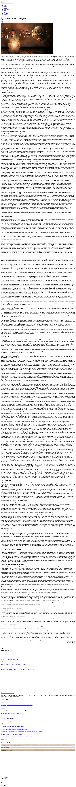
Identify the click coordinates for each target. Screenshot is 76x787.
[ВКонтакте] (68, 642)
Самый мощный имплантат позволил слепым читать (14, 664)
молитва (12, 645)
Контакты (6, 13)
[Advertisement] (38, 681)
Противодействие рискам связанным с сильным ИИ (14, 710)
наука (41, 645)
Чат (4, 12)
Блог (5, 10)
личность (12, 705)
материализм (18, 705)
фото (7, 705)
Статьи (5, 6)
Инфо (5, 5)
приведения (24, 645)
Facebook (6, 14)
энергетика (3, 705)
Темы (2, 702)
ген (9, 705)
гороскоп (19, 645)
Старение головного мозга (7, 718)
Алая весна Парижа (6, 656)
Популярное (7, 9)
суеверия (50, 645)
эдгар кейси (37, 645)
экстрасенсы (7, 645)
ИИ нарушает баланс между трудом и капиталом (13, 726)
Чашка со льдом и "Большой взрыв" (10, 659)
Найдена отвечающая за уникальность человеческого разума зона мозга (19, 661)
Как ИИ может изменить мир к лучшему (11, 713)
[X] (72, 642)
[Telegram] (74, 642)
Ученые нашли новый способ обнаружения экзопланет (15, 729)
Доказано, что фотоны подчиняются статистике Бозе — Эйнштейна (18, 669)
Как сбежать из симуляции (7, 721)
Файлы (5, 8)
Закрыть (3, 785)
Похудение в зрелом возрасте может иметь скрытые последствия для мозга (20, 736)
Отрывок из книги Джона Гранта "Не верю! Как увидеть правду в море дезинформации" (23, 640)
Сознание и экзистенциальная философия (11, 734)
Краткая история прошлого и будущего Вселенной (13, 715)
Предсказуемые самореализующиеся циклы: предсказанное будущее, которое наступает (23, 731)
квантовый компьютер (27, 705)
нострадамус (30, 645)
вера (15, 645)
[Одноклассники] (70, 642)
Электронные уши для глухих (8, 666)
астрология (45, 645)
